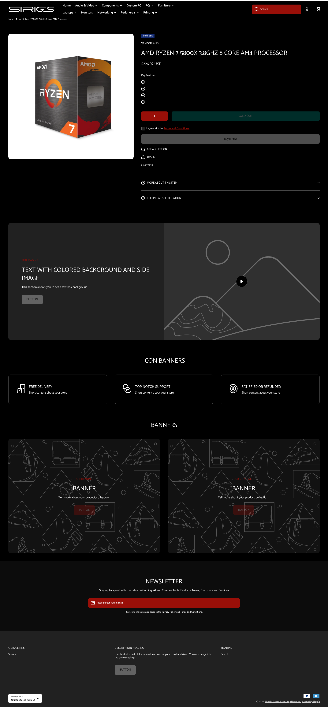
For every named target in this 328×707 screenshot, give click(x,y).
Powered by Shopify (311, 701)
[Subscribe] (235, 603)
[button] (148, 157)
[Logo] (31, 9)
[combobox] (276, 9)
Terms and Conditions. (176, 128)
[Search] (255, 9)
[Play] (242, 281)
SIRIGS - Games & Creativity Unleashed (283, 701)
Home (10, 19)
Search (12, 654)
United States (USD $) (23, 700)
